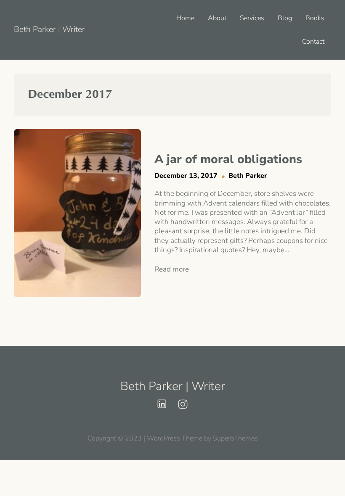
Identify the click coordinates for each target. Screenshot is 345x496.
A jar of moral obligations (228, 159)
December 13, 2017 (186, 175)
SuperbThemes (235, 438)
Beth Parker (247, 175)
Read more (171, 269)
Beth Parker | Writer (49, 29)
